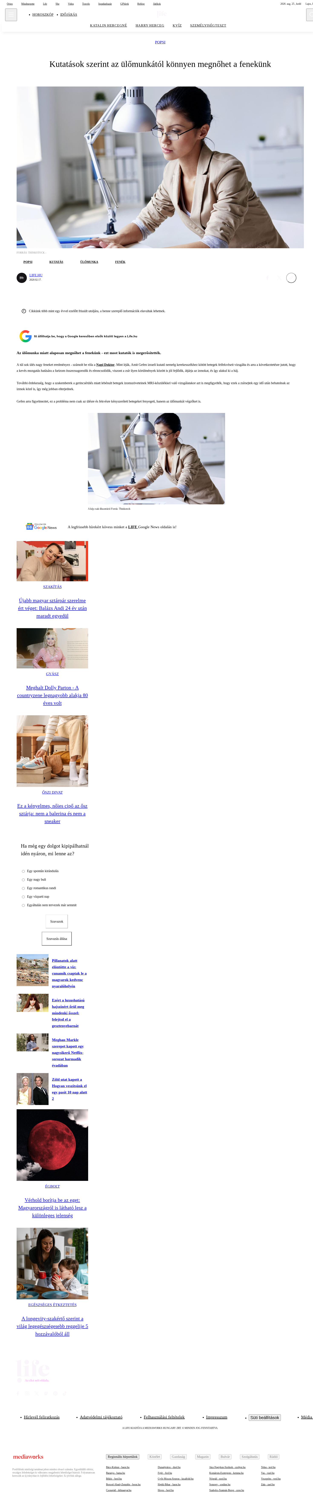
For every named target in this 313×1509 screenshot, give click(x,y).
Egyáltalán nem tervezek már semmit (51, 905)
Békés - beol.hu (114, 1478)
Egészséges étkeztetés (52, 1305)
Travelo (86, 3)
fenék (120, 262)
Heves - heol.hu (166, 1490)
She (57, 3)
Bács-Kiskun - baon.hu (117, 1467)
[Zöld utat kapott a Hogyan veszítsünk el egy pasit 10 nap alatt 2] (33, 1089)
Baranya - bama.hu (115, 1472)
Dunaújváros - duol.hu (169, 1467)
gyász (52, 674)
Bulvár (225, 1457)
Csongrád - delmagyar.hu (118, 1490)
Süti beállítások (264, 1417)
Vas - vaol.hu (267, 1472)
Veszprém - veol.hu (271, 1478)
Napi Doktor (105, 364)
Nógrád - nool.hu (218, 1478)
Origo (10, 3)
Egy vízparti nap (38, 896)
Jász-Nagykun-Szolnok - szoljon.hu (227, 1467)
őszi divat (52, 792)
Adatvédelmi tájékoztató (101, 1417)
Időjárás (68, 14)
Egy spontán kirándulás (43, 871)
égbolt (52, 1186)
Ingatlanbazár (105, 3)
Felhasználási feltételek (164, 1417)
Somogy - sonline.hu (219, 1484)
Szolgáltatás (250, 1457)
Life (45, 3)
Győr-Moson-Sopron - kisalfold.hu (176, 1478)
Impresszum (216, 1417)
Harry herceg (150, 25)
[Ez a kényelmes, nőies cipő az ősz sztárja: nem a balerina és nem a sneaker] (52, 751)
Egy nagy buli (36, 879)
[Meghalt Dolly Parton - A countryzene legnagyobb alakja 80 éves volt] (52, 648)
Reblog (141, 3)
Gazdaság (178, 1457)
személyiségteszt (208, 25)
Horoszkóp (42, 14)
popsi (160, 42)
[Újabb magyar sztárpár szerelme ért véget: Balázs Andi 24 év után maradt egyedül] (52, 561)
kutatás (56, 262)
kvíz (177, 25)
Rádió (274, 1457)
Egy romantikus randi (41, 888)
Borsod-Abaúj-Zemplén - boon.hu (123, 1484)
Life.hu (36, 275)
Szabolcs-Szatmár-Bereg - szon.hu (226, 1490)
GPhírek (124, 3)
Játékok (157, 3)
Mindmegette (27, 3)
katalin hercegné (108, 25)
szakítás (52, 587)
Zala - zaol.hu (268, 1484)
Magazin (203, 1457)
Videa (71, 3)
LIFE (133, 527)
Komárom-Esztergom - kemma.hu (226, 1472)
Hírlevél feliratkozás (42, 1417)
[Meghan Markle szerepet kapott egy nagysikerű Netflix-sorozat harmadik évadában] (33, 1042)
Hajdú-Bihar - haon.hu (169, 1484)
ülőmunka (89, 262)
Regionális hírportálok (123, 1457)
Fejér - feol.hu (165, 1472)
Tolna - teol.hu (268, 1467)
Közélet (154, 1457)
